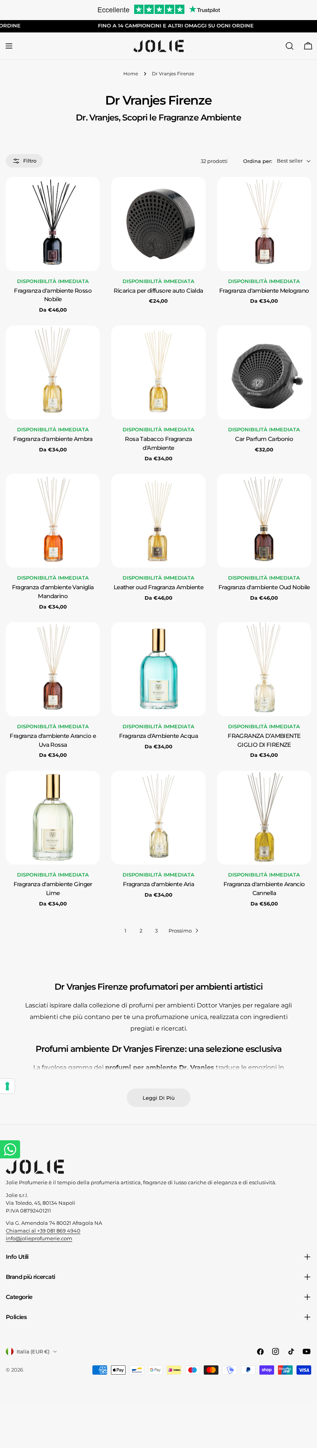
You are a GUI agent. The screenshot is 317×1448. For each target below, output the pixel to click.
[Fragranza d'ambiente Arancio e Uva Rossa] (53, 669)
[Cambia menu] (9, 46)
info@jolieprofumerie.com (39, 1238)
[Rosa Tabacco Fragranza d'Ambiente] (158, 372)
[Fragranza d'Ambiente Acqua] (158, 669)
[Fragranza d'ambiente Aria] (158, 818)
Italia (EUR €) (33, 1351)
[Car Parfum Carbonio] (264, 372)
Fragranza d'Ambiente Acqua (158, 735)
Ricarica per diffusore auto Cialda (158, 290)
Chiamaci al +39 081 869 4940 (43, 1231)
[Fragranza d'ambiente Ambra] (53, 372)
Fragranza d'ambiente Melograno (264, 290)
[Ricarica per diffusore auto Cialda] (158, 224)
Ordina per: (257, 161)
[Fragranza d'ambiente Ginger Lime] (53, 818)
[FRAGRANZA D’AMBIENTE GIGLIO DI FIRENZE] (264, 669)
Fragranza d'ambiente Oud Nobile (264, 587)
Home (130, 73)
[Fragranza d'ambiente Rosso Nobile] (53, 224)
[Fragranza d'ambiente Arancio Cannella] (264, 818)
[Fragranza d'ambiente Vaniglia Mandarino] (53, 521)
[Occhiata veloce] (88, 194)
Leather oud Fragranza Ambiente (159, 587)
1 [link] (125, 930)
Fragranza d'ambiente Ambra (52, 439)
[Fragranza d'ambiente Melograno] (264, 224)
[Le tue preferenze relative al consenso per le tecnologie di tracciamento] (7, 1086)
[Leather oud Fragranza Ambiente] (158, 521)
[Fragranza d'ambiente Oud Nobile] (264, 521)
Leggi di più (159, 1098)
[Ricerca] (289, 46)
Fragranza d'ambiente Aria (158, 884)
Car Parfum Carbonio (264, 439)
